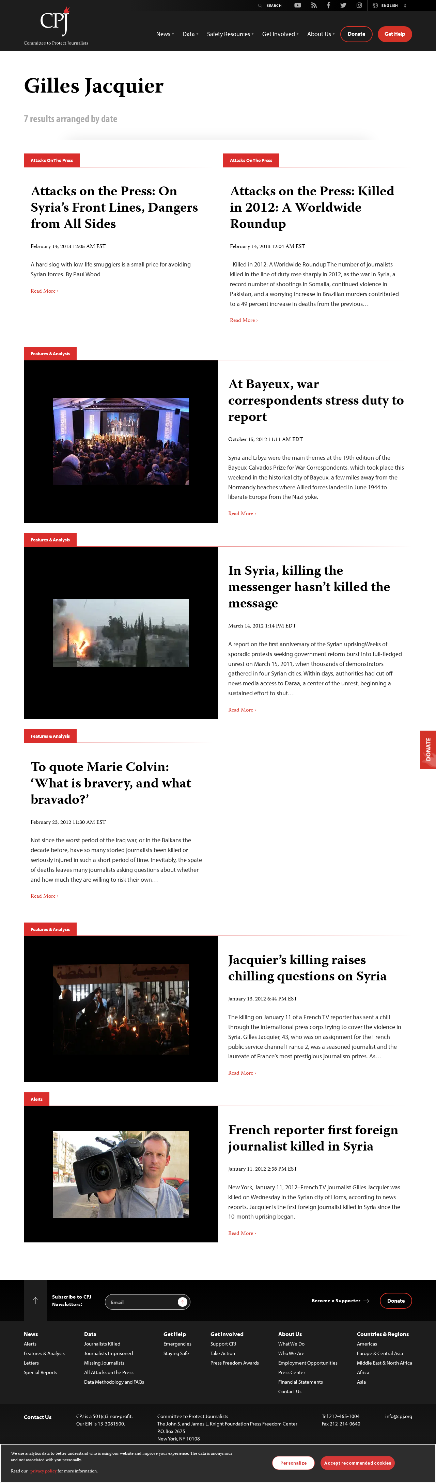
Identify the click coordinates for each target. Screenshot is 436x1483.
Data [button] (189, 34)
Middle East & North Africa (384, 1362)
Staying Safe (176, 1353)
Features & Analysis (50, 354)
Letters (31, 1362)
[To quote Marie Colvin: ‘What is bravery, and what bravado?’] (118, 827)
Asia (361, 1382)
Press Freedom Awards (235, 1362)
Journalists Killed (102, 1343)
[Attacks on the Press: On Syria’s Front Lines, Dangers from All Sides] (118, 237)
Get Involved (227, 1333)
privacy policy (43, 1471)
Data (90, 1333)
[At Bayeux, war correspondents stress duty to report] (121, 441)
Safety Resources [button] (228, 34)
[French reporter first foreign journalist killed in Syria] (121, 1174)
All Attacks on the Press (109, 1372)
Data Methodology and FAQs (114, 1382)
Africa (363, 1372)
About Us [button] (319, 34)
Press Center (291, 1372)
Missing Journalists (104, 1362)
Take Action (223, 1353)
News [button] (163, 34)
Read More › (45, 291)
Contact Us (289, 1391)
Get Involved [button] (278, 34)
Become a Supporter (336, 1300)
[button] (405, 5)
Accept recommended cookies (357, 1462)
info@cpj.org (398, 1416)
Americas (367, 1343)
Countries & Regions (383, 1333)
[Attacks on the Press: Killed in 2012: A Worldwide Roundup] (317, 252)
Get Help (395, 33)
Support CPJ (223, 1343)
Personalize (293, 1462)
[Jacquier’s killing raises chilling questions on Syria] (121, 1009)
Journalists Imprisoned (108, 1353)
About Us (290, 1333)
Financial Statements (300, 1382)
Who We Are (291, 1353)
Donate (356, 33)
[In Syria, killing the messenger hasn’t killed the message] (121, 633)
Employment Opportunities (308, 1362)
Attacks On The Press (52, 160)
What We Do (291, 1343)
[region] (218, 1463)
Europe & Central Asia (380, 1353)
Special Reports (40, 1372)
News (31, 1333)
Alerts (37, 1099)
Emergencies (177, 1343)
